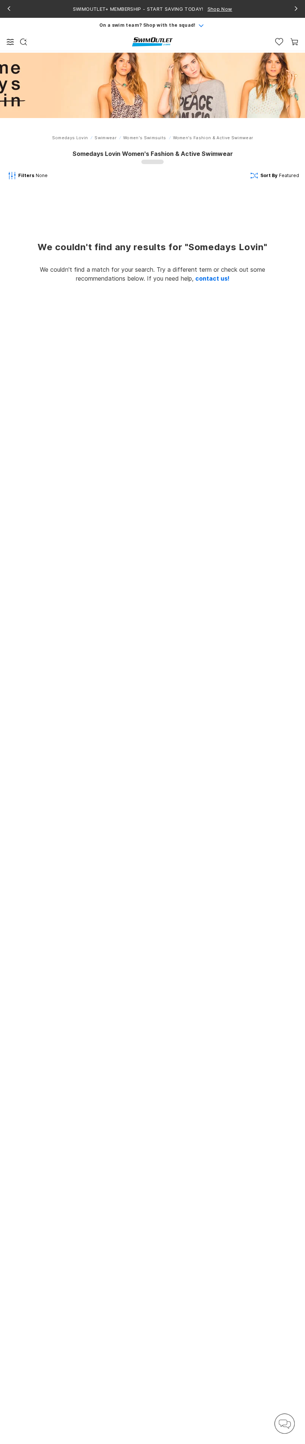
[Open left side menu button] (10, 41)
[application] (285, 1424)
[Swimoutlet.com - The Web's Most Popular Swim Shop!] (152, 41)
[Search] (23, 41)
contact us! (212, 278)
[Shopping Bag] (294, 41)
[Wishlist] (279, 41)
